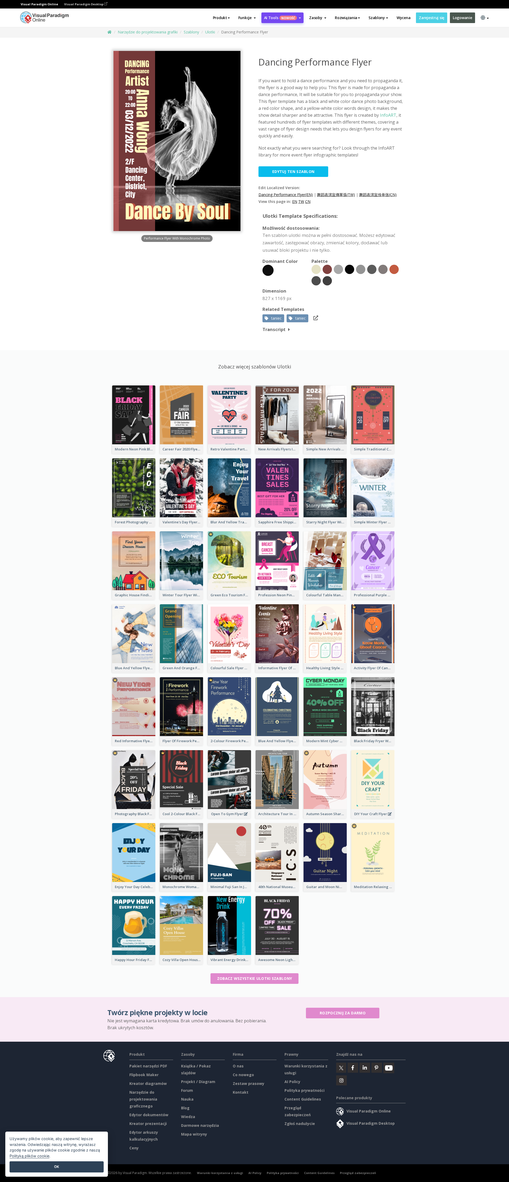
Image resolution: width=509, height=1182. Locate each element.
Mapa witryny (194, 1134)
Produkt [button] (220, 17)
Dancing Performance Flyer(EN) (285, 194)
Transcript (274, 329)
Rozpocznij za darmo (343, 1012)
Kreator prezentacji (148, 1123)
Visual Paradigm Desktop (84, 4)
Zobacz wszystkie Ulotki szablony (254, 978)
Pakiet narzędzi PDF (148, 1065)
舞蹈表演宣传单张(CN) (378, 194)
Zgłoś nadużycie (299, 1123)
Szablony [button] (376, 17)
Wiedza (188, 1116)
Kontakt (240, 1092)
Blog (185, 1107)
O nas (238, 1065)
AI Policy (292, 1081)
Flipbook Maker (144, 1074)
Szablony (191, 31)
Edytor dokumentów (148, 1114)
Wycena (403, 17)
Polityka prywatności (304, 1090)
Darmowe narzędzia (200, 1125)
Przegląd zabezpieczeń (358, 1173)
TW (301, 201)
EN (294, 201)
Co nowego (243, 1074)
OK (56, 1166)
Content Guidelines (302, 1099)
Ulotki (210, 31)
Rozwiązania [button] (346, 17)
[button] (247, 17)
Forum (187, 1090)
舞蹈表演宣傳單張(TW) (336, 194)
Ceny (134, 1147)
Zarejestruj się (431, 17)
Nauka (187, 1099)
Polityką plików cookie (29, 1156)
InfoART (387, 115)
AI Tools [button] (279, 17)
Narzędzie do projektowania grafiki (148, 31)
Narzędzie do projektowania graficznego (143, 1099)
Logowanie (462, 17)
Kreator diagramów (148, 1083)
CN (307, 201)
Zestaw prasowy (248, 1083)
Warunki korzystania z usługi (220, 1173)
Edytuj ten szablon (293, 171)
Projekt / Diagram (198, 1081)
